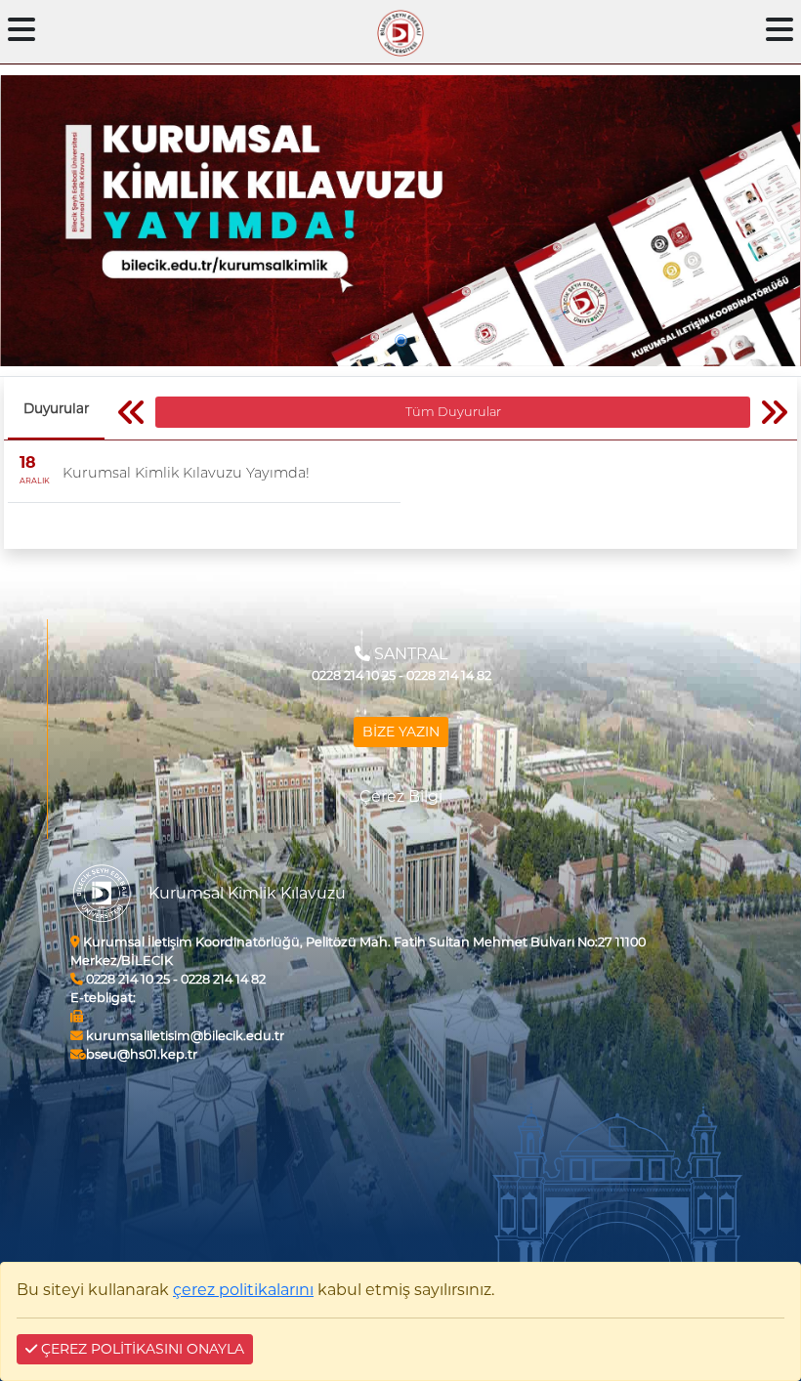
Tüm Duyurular (453, 411)
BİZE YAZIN (401, 731)
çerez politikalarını (243, 1289)
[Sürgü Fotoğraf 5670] (400, 220)
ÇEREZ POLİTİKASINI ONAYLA (140, 1349)
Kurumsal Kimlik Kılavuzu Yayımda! (186, 472)
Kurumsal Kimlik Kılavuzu (247, 893)
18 (28, 462)
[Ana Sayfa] (400, 30)
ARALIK (35, 480)
